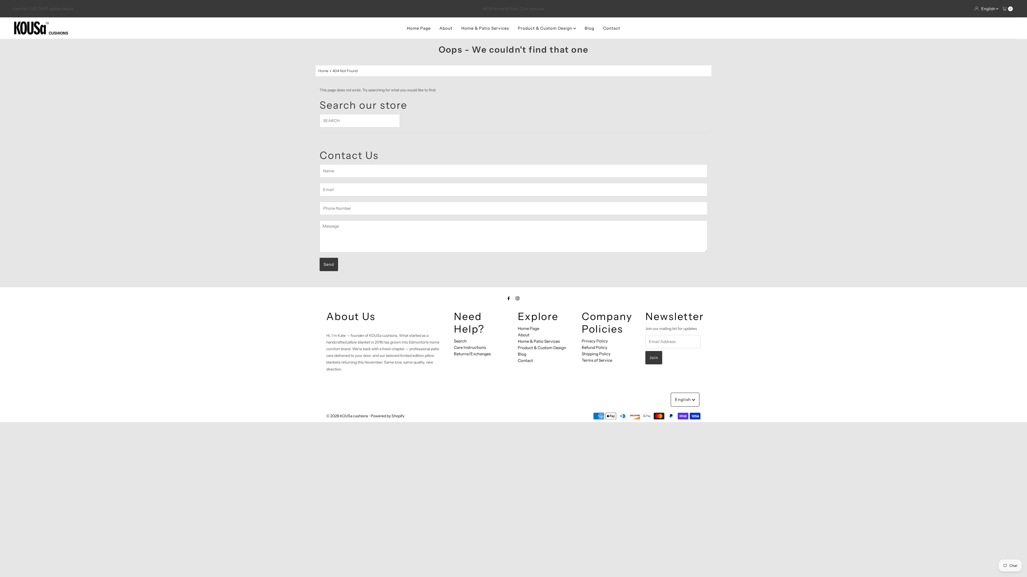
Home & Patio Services (485, 28)
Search (460, 341)
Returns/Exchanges (472, 353)
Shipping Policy (596, 353)
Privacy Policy (595, 341)
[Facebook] (509, 298)
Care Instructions (470, 347)
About (446, 28)
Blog (589, 28)
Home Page (419, 28)
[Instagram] (517, 298)
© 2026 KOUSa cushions (347, 416)
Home (323, 71)
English (988, 8)
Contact (611, 28)
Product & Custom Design (545, 28)
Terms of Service (597, 360)
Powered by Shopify (387, 416)
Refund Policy (594, 347)
